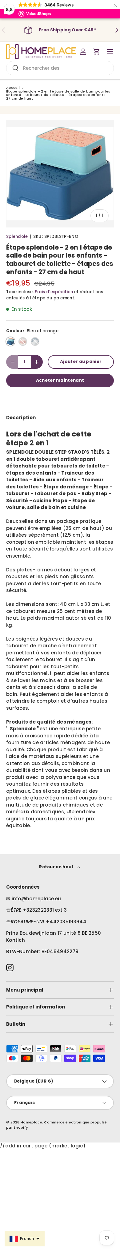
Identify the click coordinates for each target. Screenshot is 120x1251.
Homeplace (31, 1122)
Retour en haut (57, 867)
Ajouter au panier (81, 362)
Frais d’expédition (54, 292)
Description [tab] (21, 417)
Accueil (13, 87)
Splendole (17, 236)
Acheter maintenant (60, 380)
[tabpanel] (60, 629)
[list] (60, 173)
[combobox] (60, 68)
